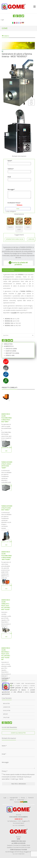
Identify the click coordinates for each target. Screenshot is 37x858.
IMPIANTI (5, 714)
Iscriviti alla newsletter (18, 733)
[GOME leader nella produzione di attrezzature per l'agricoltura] (13, 6)
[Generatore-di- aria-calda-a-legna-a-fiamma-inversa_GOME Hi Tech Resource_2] (18, 131)
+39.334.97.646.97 (19, 823)
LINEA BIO (31, 239)
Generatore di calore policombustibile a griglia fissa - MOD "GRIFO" (6, 417)
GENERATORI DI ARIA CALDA (14, 239)
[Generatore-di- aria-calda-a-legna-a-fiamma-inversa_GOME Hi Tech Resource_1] (18, 83)
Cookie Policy (20, 800)
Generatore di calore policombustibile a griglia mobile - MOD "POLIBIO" (6, 555)
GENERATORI (6, 707)
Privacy (4, 771)
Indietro (6, 36)
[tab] (18, 270)
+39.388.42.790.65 (25, 845)
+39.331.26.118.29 (25, 847)
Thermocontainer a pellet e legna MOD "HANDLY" (6, 508)
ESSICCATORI (6, 710)
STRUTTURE (6, 717)
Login (2, 20)
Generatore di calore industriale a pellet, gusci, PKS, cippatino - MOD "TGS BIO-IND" (5, 653)
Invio (17, 208)
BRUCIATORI (6, 703)
